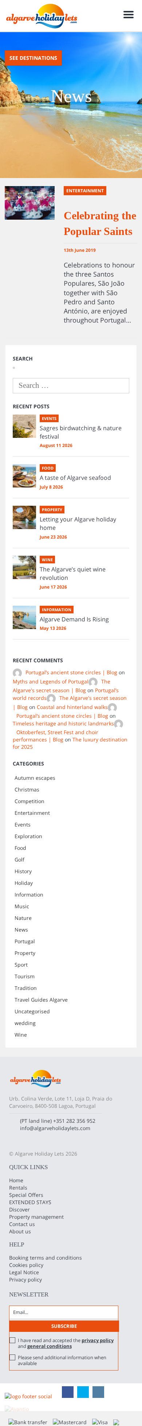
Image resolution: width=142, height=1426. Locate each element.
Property (25, 952)
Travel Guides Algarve (41, 999)
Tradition (26, 987)
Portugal (25, 941)
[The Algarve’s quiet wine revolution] (24, 567)
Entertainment (32, 812)
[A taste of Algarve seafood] (24, 475)
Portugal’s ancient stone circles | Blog (71, 672)
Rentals (18, 1187)
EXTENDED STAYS (30, 1202)
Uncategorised (32, 1011)
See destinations (33, 57)
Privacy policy (25, 1279)
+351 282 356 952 (74, 1120)
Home (16, 1180)
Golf (19, 859)
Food (20, 847)
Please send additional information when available (62, 1360)
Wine (21, 1034)
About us (20, 1231)
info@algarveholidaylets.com (55, 1128)
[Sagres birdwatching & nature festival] (24, 426)
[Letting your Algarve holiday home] (24, 517)
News (21, 929)
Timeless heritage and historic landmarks (63, 723)
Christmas (27, 789)
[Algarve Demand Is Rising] (24, 617)
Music (22, 906)
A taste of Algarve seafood (75, 478)
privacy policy (98, 1340)
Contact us (22, 1224)
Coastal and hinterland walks (72, 707)
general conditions (49, 1346)
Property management (36, 1216)
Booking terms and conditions (45, 1257)
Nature (23, 917)
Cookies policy (26, 1264)
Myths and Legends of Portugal (50, 681)
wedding (25, 1023)
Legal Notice (24, 1272)
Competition (29, 801)
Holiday (24, 882)
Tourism (25, 976)
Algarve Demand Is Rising (74, 619)
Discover (19, 1209)
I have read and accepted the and (66, 1343)
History (23, 871)
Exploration (28, 836)
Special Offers (26, 1194)
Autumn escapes (35, 777)
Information (29, 894)
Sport (21, 964)
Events (23, 824)
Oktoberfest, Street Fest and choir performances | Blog (55, 736)
